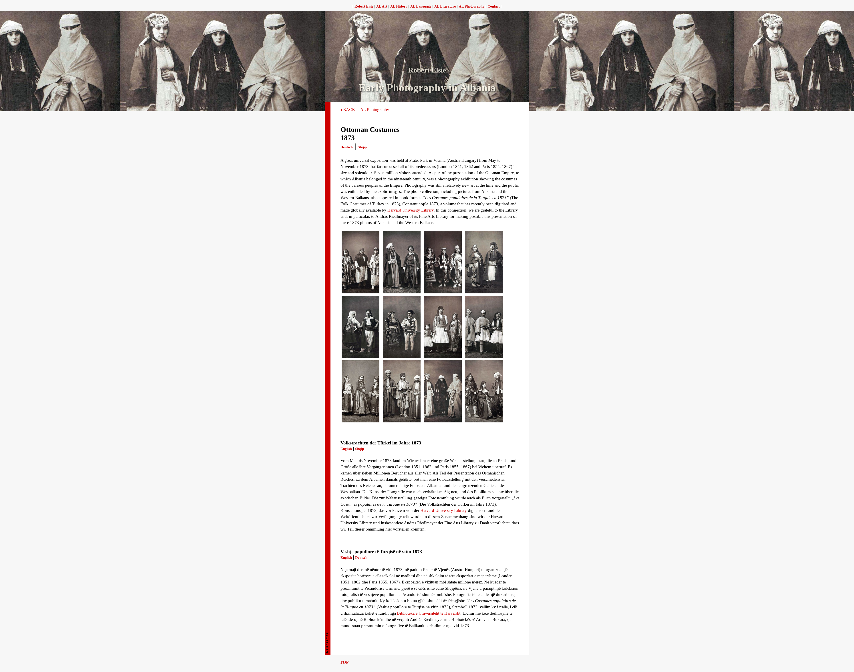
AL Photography (374, 109)
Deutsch (346, 147)
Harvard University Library (410, 210)
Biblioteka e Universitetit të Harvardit (428, 613)
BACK (349, 109)
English (346, 449)
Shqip (362, 147)
